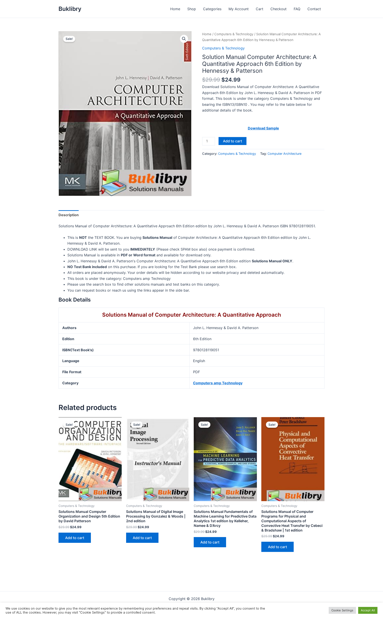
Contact (314, 9)
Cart (259, 9)
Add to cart (232, 141)
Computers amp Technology (217, 383)
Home (175, 9)
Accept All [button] (368, 610)
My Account (239, 9)
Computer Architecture (284, 153)
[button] (184, 39)
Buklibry (70, 8)
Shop (191, 9)
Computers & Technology (233, 34)
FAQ (297, 9)
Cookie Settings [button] (342, 610)
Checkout (278, 9)
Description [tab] (69, 215)
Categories (212, 9)
